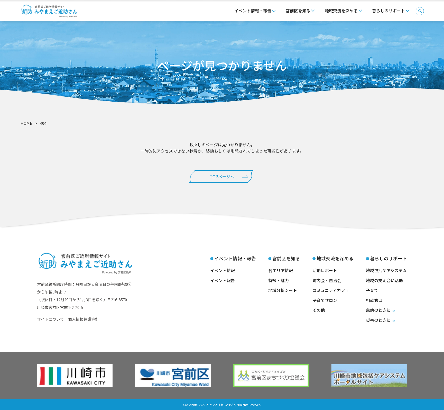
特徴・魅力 (278, 280)
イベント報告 (222, 280)
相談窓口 (374, 300)
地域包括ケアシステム (386, 270)
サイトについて (50, 319)
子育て (372, 290)
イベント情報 (222, 270)
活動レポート (324, 270)
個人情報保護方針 (83, 319)
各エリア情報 (280, 270)
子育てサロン (324, 300)
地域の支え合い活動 (384, 280)
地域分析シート (282, 290)
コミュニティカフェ (330, 290)
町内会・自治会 (326, 280)
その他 (318, 310)
